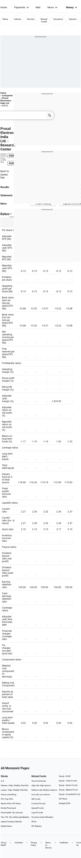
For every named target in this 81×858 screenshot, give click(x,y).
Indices (17, 19)
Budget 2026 (64, 803)
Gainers (72, 19)
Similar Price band (8, 808)
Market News (6, 826)
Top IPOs (9, 799)
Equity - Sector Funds (68, 785)
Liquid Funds (37, 812)
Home (3, 7)
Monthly (25, 785)
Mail (38, 7)
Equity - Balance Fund (68, 789)
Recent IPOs (6, 803)
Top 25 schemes (38, 781)
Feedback (64, 842)
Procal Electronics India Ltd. (5, 100)
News (50, 7)
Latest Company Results (11, 821)
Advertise (19, 842)
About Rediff (3, 843)
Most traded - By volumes (12, 812)
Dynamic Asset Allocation (42, 817)
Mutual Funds (43, 20)
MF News (63, 799)
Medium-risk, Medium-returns (44, 790)
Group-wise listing (8, 794)
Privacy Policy (34, 843)
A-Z (2, 781)
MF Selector (36, 826)
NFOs (33, 821)
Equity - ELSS (64, 776)
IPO (2, 799)
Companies (7, 95)
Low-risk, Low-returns (40, 794)
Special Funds (37, 808)
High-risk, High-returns (41, 785)
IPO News (16, 803)
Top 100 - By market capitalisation (15, 817)
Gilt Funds (35, 799)
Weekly (17, 785)
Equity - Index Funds (68, 780)
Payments (19, 7)
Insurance (58, 19)
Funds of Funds (38, 803)
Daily (11, 785)
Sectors (31, 19)
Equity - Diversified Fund (69, 794)
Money (70, 7)
